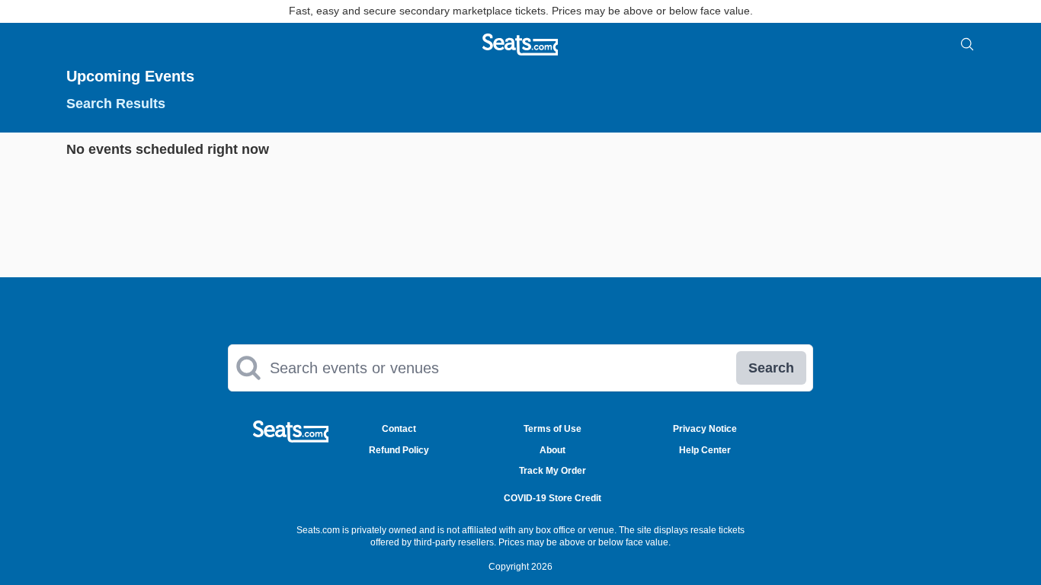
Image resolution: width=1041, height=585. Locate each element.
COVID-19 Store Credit (552, 498)
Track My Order (552, 470)
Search (771, 368)
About (552, 450)
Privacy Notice (705, 429)
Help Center (705, 450)
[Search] (967, 44)
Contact (399, 429)
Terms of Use (552, 429)
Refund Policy (399, 450)
